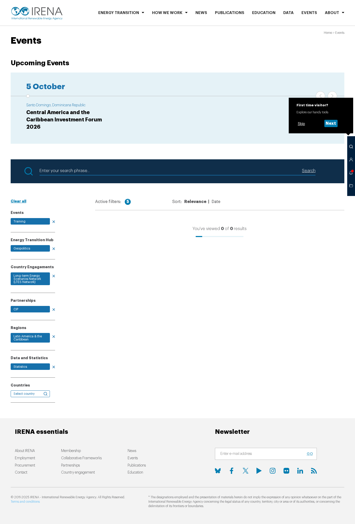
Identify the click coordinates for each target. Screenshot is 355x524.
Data (288, 13)
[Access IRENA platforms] (351, 159)
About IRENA (25, 451)
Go (310, 454)
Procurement (25, 465)
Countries (20, 385)
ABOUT (332, 13)
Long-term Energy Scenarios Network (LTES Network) (27, 279)
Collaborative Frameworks (81, 458)
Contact (21, 472)
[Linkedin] (300, 471)
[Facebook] (231, 471)
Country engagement (78, 472)
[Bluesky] (218, 471)
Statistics (20, 366)
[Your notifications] (351, 172)
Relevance (195, 202)
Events (309, 13)
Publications (137, 465)
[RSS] (314, 471)
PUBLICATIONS (229, 13)
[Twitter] (245, 471)
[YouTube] (259, 471)
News (201, 13)
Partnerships (70, 465)
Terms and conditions (25, 501)
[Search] (351, 146)
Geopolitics (22, 248)
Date (216, 202)
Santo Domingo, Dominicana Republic (56, 105)
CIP (16, 309)
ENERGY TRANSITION (118, 13)
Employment (25, 458)
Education (263, 13)
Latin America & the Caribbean (28, 338)
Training (19, 221)
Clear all (18, 201)
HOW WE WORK (167, 13)
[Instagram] (272, 471)
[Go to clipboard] (351, 185)
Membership (71, 451)
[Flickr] (286, 471)
